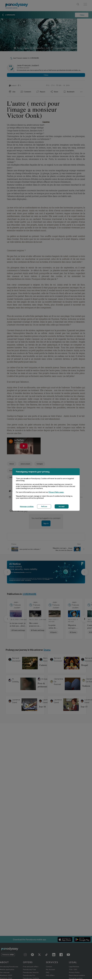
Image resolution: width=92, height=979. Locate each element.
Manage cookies (27, 506)
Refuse (44, 506)
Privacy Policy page (56, 492)
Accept (62, 506)
